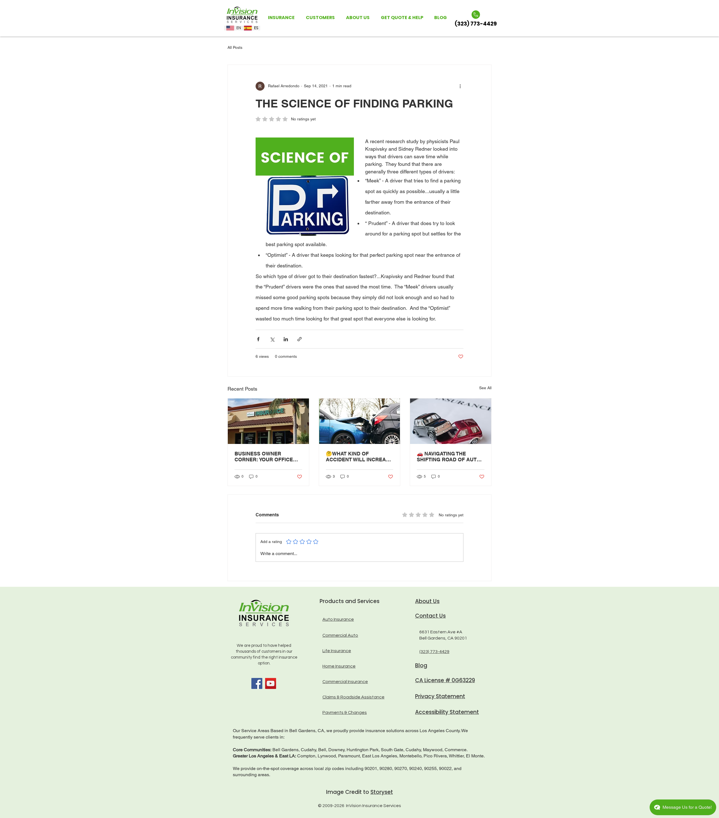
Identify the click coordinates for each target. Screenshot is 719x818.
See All (485, 388)
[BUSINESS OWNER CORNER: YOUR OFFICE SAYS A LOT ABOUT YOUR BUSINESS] (268, 421)
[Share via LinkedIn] (285, 339)
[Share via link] (299, 339)
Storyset (381, 792)
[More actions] (460, 86)
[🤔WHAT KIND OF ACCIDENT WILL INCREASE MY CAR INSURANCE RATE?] (359, 421)
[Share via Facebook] (258, 339)
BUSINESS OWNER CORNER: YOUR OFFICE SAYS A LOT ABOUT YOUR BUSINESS (267, 456)
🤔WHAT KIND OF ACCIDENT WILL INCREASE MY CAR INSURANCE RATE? (359, 456)
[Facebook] (256, 683)
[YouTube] (270, 683)
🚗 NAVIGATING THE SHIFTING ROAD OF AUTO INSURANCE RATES (449, 456)
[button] (281, 18)
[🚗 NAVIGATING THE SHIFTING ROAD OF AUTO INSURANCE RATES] (450, 421)
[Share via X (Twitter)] (272, 339)
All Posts (234, 47)
